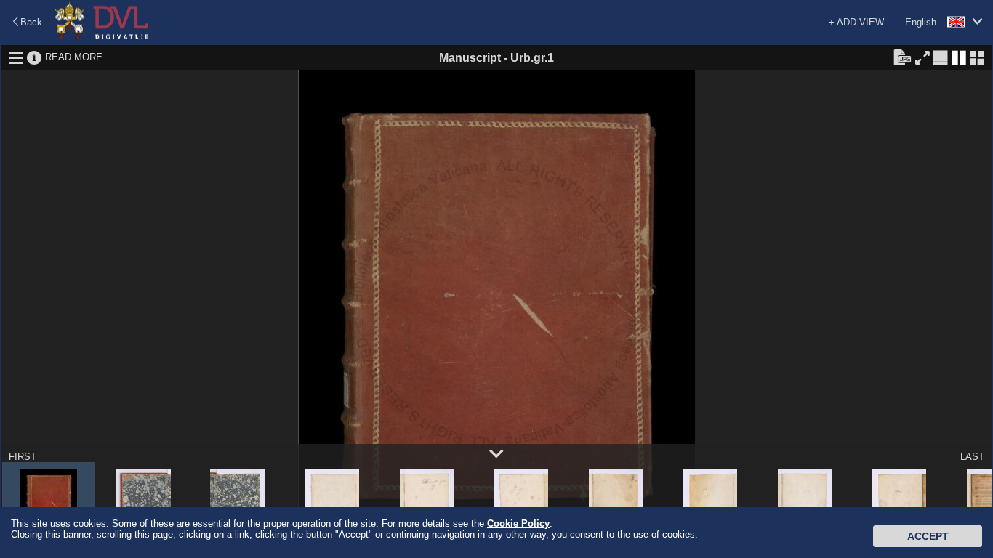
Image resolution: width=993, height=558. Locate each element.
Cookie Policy (518, 523)
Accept (928, 536)
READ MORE (73, 57)
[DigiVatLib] (102, 36)
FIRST (22, 456)
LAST (972, 456)
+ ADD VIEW (856, 22)
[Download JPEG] (902, 56)
